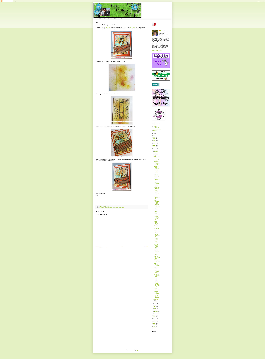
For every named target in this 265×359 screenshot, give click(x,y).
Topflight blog (107, 27)
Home (95, 18)
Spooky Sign (156, 254)
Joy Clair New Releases (156, 188)
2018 (154, 148)
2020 (154, 145)
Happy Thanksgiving (156, 179)
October (156, 156)
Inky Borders (132, 27)
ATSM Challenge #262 (156, 260)
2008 (154, 328)
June (155, 305)
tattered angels (115, 207)
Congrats (156, 174)
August (155, 301)
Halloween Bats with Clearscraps (156, 218)
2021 (154, 143)
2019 (154, 146)
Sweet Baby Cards (156, 177)
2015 (154, 316)
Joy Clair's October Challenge (156, 292)
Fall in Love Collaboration (156, 235)
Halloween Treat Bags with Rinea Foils (156, 285)
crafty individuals (101, 207)
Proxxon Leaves (156, 185)
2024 (154, 138)
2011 (154, 323)
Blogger (137, 350)
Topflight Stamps (121, 207)
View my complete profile (157, 50)
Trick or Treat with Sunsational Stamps (157, 163)
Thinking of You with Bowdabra (156, 264)
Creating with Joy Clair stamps (156, 271)
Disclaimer (123, 18)
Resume (110, 18)
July (155, 303)
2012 (154, 321)
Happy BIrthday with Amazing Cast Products (156, 193)
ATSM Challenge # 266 (156, 159)
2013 (154, 320)
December (156, 151)
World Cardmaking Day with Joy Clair (156, 232)
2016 (154, 315)
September (156, 299)
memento (106, 207)
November (156, 154)
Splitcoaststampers (156, 129)
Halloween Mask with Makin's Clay (156, 252)
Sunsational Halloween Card (156, 275)
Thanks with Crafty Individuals (156, 167)
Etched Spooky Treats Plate (156, 223)
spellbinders (110, 207)
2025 (154, 137)
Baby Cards (156, 228)
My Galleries (116, 18)
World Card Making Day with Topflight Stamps (156, 246)
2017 (154, 150)
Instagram (155, 124)
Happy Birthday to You (156, 214)
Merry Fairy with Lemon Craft (157, 257)
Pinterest (155, 126)
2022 (154, 142)
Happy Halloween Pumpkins (156, 289)
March (155, 309)
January (156, 313)
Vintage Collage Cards (156, 241)
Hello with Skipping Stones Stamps (156, 171)
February (156, 311)
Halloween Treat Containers (156, 296)
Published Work (102, 18)
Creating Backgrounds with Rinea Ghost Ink (156, 202)
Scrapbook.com (156, 127)
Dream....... (156, 211)
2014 (154, 318)
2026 (154, 135)
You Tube (155, 130)
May (155, 306)
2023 (154, 140)
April (155, 308)
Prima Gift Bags (156, 226)
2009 (154, 326)
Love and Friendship (156, 183)
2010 (154, 324)
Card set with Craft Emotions (156, 268)
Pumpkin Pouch (156, 239)
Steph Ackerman (163, 30)
